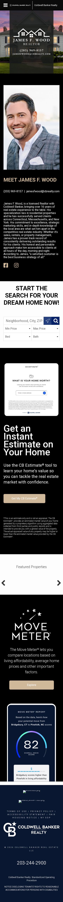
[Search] (55, 321)
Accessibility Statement (27, 814)
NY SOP (46, 818)
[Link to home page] (20, 5)
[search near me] (48, 321)
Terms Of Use (17, 811)
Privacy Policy (42, 811)
